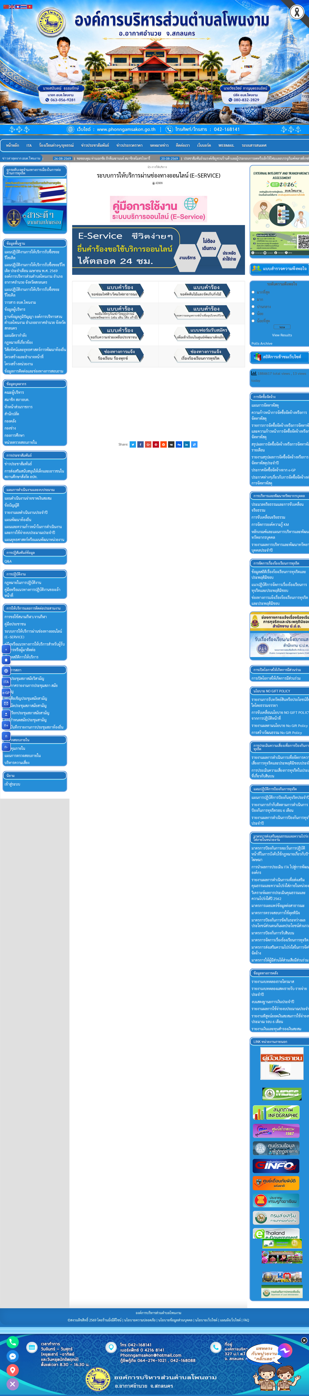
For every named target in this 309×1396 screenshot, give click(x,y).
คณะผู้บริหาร (14, 392)
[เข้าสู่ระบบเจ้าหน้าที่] (6, 714)
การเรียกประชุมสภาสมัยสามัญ (27, 712)
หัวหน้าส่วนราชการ (19, 406)
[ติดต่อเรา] (6, 703)
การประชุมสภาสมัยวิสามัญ (24, 678)
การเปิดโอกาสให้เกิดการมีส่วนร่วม (276, 678)
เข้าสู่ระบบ (12, 784)
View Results (282, 334)
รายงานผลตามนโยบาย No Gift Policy (280, 725)
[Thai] (24, 6)
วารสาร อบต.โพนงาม (20, 302)
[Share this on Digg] (179, 444)
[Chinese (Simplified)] (6, 6)
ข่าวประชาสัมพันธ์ (95, 145)
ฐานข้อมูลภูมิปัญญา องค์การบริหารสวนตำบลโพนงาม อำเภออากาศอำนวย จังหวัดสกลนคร (35, 322)
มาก (260, 299)
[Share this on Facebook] (140, 444)
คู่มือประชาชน (15, 624)
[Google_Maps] (13, 1370)
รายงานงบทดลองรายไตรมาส (273, 981)
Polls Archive (262, 343)
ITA (29, 145)
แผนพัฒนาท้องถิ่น (18, 519)
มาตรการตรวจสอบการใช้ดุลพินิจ (276, 912)
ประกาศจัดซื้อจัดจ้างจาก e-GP (274, 470)
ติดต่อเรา (183, 145)
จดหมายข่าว (159, 145)
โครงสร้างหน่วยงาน (19, 363)
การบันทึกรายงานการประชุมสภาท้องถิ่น (34, 727)
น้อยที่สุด (263, 320)
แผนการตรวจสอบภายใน (23, 755)
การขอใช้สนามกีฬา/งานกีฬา (26, 616)
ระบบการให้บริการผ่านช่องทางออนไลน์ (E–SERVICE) (158, 175)
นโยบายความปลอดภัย (140, 1320)
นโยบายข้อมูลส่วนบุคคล (175, 1320)
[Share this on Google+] (148, 444)
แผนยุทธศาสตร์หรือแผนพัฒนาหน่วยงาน (34, 539)
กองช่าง (10, 428)
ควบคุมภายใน (15, 748)
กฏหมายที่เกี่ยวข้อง (19, 342)
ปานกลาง (264, 306)
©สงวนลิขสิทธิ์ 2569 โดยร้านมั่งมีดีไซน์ (95, 1320)
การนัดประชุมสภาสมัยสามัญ (26, 705)
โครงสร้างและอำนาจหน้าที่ (24, 356)
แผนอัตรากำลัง (15, 335)
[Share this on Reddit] (163, 444)
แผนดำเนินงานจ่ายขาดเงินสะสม (28, 498)
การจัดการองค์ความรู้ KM (270, 524)
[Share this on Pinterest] (156, 444)
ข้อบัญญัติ (12, 505)
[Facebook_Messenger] (13, 1356)
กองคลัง (10, 421)
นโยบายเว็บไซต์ (206, 1320)
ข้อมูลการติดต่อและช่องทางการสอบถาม (34, 371)
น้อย (260, 313)
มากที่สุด (263, 292)
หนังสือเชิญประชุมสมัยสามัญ (26, 698)
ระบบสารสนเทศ (254, 145)
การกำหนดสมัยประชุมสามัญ (26, 719)
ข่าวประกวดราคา (129, 145)
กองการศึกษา (14, 435)
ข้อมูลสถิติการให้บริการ (21, 657)
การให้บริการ (159, 167)
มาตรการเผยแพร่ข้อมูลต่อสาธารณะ (278, 905)
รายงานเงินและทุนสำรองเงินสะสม (276, 1028)
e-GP (6, 692)
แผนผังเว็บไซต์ (230, 1320)
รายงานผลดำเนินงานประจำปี (26, 512)
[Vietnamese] (30, 6)
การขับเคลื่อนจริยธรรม (268, 517)
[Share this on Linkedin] (186, 444)
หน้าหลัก (12, 145)
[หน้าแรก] (6, 660)
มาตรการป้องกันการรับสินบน (273, 933)
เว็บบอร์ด (204, 145)
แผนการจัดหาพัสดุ (265, 405)
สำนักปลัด (12, 413)
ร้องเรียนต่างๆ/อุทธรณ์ (56, 145)
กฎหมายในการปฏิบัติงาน (23, 582)
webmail (226, 145)
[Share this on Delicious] (194, 444)
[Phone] (13, 1342)
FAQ (246, 1320)
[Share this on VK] (171, 444)
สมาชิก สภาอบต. (17, 399)
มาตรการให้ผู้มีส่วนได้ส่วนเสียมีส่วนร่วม (280, 960)
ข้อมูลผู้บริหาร (15, 309)
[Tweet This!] (133, 444)
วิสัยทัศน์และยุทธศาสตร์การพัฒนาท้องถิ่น (35, 349)
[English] (12, 6)
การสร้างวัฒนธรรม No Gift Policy (277, 732)
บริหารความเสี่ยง (17, 762)
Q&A (8, 561)
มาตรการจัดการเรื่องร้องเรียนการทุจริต (280, 940)
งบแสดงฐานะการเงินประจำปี (273, 1001)
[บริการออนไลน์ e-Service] (6, 671)
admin (159, 183)
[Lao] (18, 6)
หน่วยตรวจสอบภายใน (21, 442)
